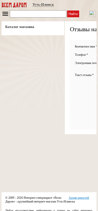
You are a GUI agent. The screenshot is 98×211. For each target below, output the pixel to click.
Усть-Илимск (43, 4)
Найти (73, 14)
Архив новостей (79, 198)
